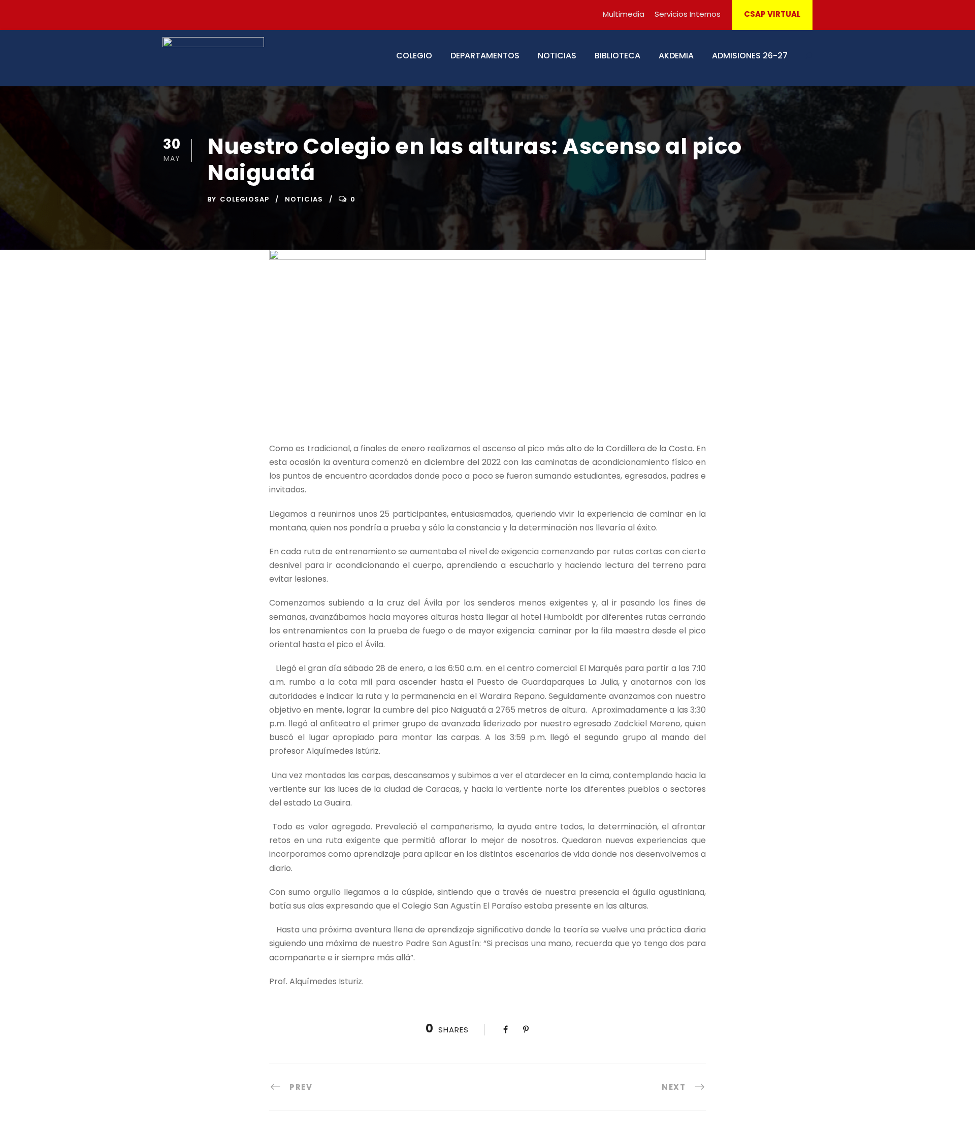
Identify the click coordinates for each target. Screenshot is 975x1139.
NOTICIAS (557, 55)
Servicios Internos (688, 14)
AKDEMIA (676, 55)
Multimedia (623, 14)
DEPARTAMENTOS (484, 55)
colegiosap (244, 199)
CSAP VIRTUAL (772, 14)
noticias (304, 199)
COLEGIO (414, 55)
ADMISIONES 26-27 (750, 55)
